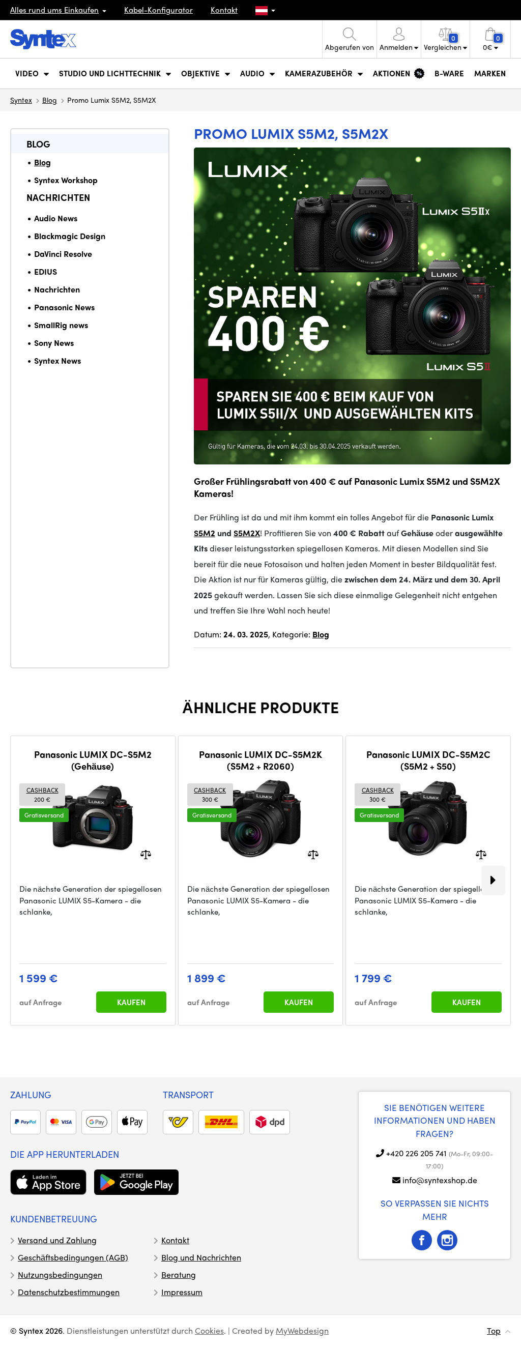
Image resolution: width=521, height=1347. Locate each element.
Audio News (55, 218)
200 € (42, 794)
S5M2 (204, 533)
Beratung (178, 1274)
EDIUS (45, 271)
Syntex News (57, 360)
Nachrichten (58, 197)
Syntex (21, 100)
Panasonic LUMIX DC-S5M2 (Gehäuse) (93, 760)
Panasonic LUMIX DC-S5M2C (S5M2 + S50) (428, 760)
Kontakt (224, 9)
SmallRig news (61, 325)
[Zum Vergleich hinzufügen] (145, 854)
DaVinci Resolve (63, 253)
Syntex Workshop (66, 180)
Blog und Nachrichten (201, 1257)
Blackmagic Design (69, 236)
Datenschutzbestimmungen (69, 1292)
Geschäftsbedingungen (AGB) (73, 1257)
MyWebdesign (302, 1330)
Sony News (54, 342)
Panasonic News (64, 307)
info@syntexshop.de (439, 1180)
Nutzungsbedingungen (60, 1274)
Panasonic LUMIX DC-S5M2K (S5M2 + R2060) (260, 760)
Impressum (181, 1292)
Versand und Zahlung (57, 1240)
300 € (210, 794)
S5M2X (247, 533)
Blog (49, 100)
